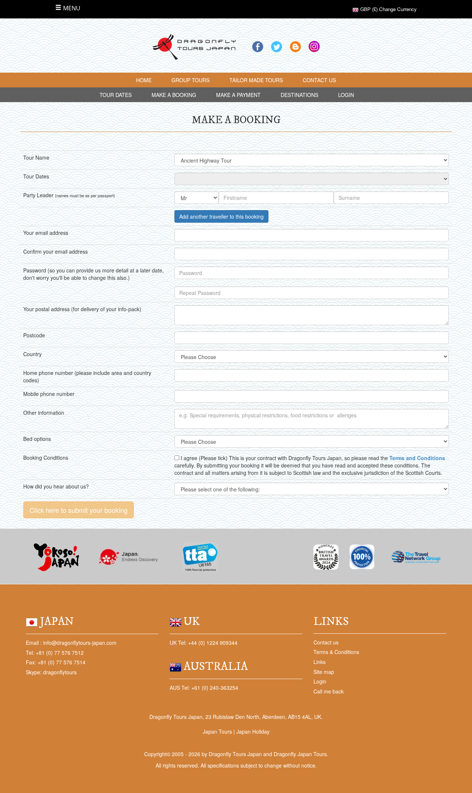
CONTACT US (319, 80)
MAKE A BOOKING (174, 94)
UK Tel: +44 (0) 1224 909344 (203, 642)
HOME (144, 80)
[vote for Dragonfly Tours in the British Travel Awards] (326, 556)
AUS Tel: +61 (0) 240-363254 (204, 687)
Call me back (328, 691)
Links (319, 661)
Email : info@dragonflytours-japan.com (71, 642)
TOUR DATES (116, 94)
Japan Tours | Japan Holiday (236, 731)
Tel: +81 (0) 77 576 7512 (55, 652)
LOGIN (346, 94)
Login (319, 681)
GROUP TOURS (190, 80)
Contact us (326, 642)
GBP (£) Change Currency (388, 9)
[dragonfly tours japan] (194, 46)
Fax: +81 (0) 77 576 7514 (56, 662)
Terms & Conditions (336, 651)
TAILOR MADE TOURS (256, 80)
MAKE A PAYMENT (238, 94)
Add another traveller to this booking (221, 216)
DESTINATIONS (299, 94)
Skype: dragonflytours (51, 672)
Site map (323, 671)
